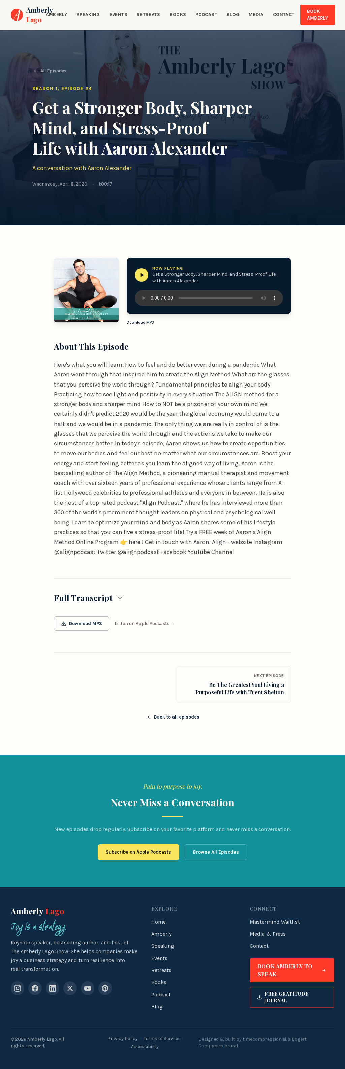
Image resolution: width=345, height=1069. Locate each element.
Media (256, 15)
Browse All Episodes (216, 852)
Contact (283, 15)
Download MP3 (140, 322)
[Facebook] (35, 988)
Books (178, 15)
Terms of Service (161, 1038)
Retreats (148, 15)
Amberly (56, 15)
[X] (70, 988)
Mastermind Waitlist (275, 921)
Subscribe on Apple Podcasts (138, 852)
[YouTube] (87, 988)
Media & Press (268, 934)
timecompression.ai (264, 1039)
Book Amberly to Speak (285, 970)
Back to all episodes (176, 717)
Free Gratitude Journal (286, 997)
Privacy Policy (122, 1038)
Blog (233, 15)
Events (118, 15)
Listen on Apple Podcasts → (145, 623)
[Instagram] (17, 988)
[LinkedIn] (52, 988)
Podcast (206, 15)
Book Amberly (317, 14)
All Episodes (53, 71)
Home (158, 921)
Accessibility (145, 1046)
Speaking (88, 15)
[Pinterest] (105, 988)
